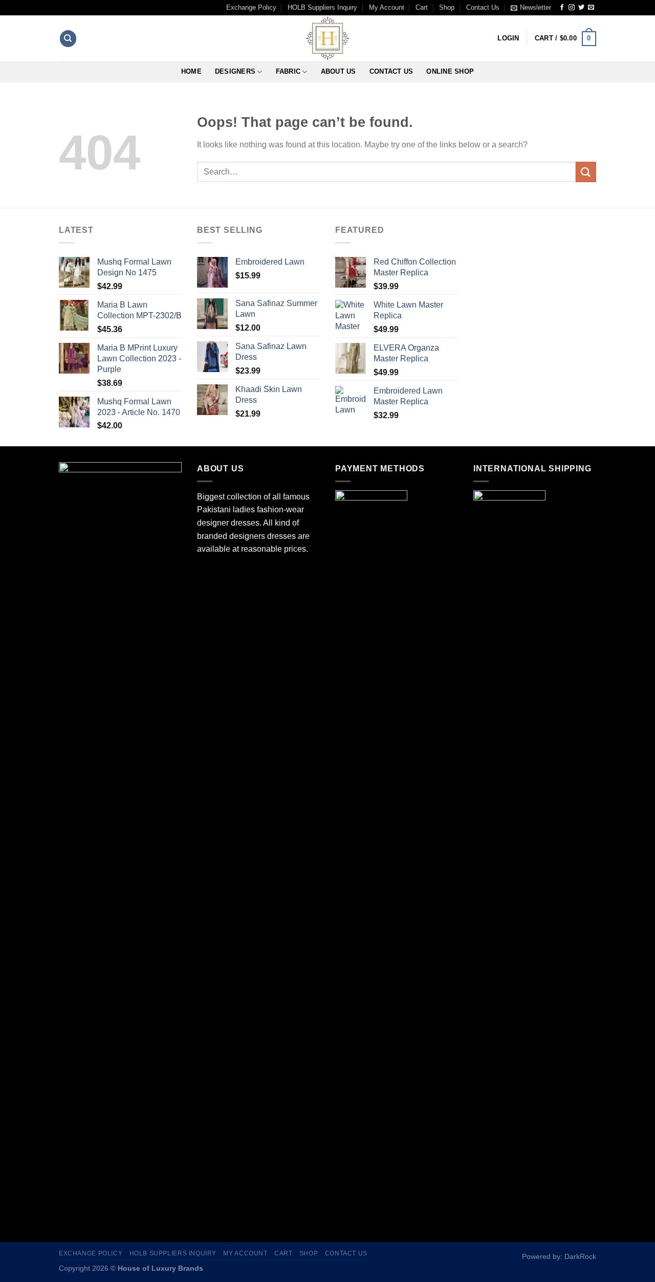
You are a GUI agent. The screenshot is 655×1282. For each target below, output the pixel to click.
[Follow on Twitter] (581, 7)
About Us (338, 71)
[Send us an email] (591, 7)
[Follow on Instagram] (572, 7)
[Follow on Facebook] (562, 7)
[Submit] (586, 172)
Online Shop (450, 71)
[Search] (68, 38)
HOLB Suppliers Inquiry (322, 7)
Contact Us (482, 7)
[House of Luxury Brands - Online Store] (327, 38)
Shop (446, 7)
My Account (386, 7)
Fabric (288, 71)
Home (191, 71)
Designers (235, 71)
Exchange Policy (251, 7)
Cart (422, 7)
